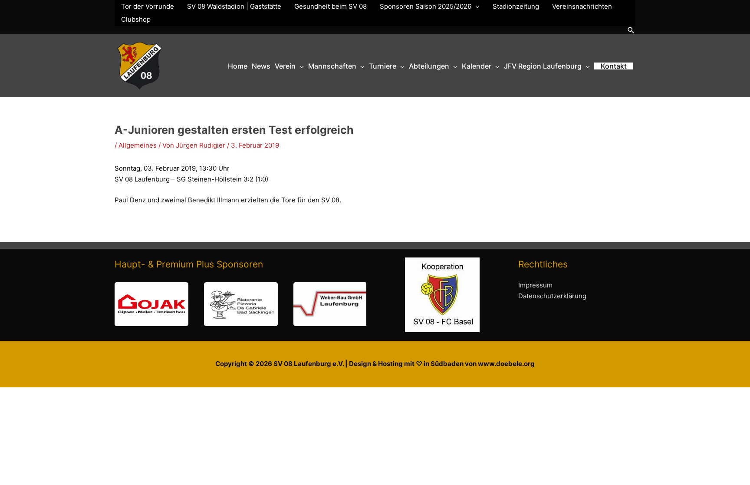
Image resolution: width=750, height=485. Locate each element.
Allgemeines (137, 145)
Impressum (535, 285)
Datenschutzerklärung (552, 296)
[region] (240, 304)
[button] (631, 30)
